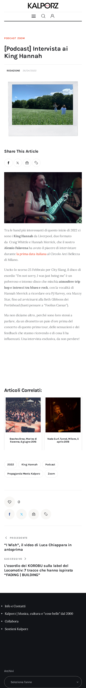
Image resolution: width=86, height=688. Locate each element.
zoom (51, 473)
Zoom (21, 38)
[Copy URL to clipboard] (36, 163)
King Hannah (30, 464)
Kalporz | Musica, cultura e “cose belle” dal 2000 (39, 614)
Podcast (10, 38)
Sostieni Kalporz (16, 629)
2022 (10, 464)
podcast (50, 464)
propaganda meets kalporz (23, 473)
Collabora (12, 621)
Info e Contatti (15, 606)
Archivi (9, 671)
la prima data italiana (31, 254)
